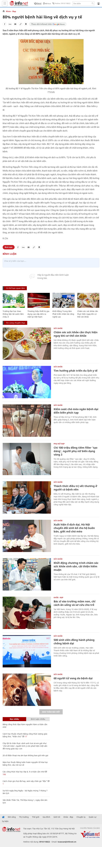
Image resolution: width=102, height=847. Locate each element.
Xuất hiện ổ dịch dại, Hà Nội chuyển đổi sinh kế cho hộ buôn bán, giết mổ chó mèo (74, 528)
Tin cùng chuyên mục (15, 323)
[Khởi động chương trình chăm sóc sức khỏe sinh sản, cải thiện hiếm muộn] (27, 574)
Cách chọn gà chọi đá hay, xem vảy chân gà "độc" (25, 781)
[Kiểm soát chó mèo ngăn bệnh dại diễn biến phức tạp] (27, 420)
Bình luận (8, 247)
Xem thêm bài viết (51, 712)
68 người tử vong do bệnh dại (73, 678)
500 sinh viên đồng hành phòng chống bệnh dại (74, 641)
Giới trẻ (57, 817)
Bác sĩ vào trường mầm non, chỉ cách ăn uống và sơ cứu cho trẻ (74, 603)
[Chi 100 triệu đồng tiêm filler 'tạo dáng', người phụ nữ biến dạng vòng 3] (27, 459)
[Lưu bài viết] (26, 24)
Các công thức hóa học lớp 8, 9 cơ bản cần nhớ (23, 771)
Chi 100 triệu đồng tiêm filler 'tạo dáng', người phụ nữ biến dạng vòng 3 (75, 451)
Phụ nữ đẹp (59, 443)
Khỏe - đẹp (68, 817)
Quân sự (92, 817)
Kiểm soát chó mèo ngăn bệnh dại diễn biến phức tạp (76, 410)
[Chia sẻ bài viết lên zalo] (10, 24)
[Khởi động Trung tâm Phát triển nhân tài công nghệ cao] (63, 300)
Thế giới (35, 817)
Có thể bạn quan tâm (15, 288)
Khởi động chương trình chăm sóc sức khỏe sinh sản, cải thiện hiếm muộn (76, 566)
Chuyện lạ (80, 817)
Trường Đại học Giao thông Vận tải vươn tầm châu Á (13, 314)
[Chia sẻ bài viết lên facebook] (5, 24)
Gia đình (46, 817)
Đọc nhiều (14, 719)
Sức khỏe (58, 328)
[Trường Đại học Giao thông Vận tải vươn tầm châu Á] (14, 300)
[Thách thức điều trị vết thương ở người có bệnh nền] (27, 497)
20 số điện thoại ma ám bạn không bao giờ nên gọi (25, 755)
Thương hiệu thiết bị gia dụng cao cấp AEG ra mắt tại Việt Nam (38, 314)
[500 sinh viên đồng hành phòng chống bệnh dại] (27, 651)
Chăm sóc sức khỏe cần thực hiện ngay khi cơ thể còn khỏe (87, 314)
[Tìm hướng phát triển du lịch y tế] (27, 382)
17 (25, 736)
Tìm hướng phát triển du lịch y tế (75, 370)
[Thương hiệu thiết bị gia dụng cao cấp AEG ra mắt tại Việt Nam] (38, 300)
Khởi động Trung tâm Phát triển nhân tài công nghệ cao (63, 314)
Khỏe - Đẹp (11, 11)
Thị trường (24, 817)
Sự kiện (5, 821)
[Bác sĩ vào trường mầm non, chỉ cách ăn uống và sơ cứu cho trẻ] (27, 613)
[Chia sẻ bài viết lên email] (15, 24)
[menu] (5, 3)
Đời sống (12, 817)
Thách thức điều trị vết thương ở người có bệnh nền (75, 487)
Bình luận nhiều (38, 719)
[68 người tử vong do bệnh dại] (27, 690)
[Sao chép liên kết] (21, 24)
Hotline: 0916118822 (62, 3)
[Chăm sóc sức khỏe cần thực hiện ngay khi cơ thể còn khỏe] (88, 300)
